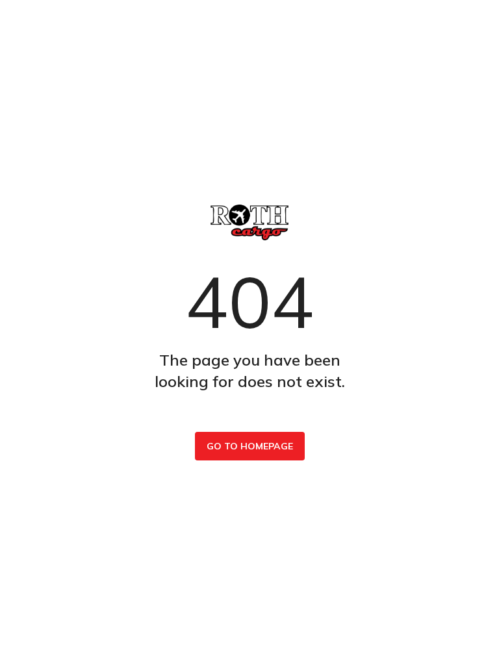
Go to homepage (250, 446)
